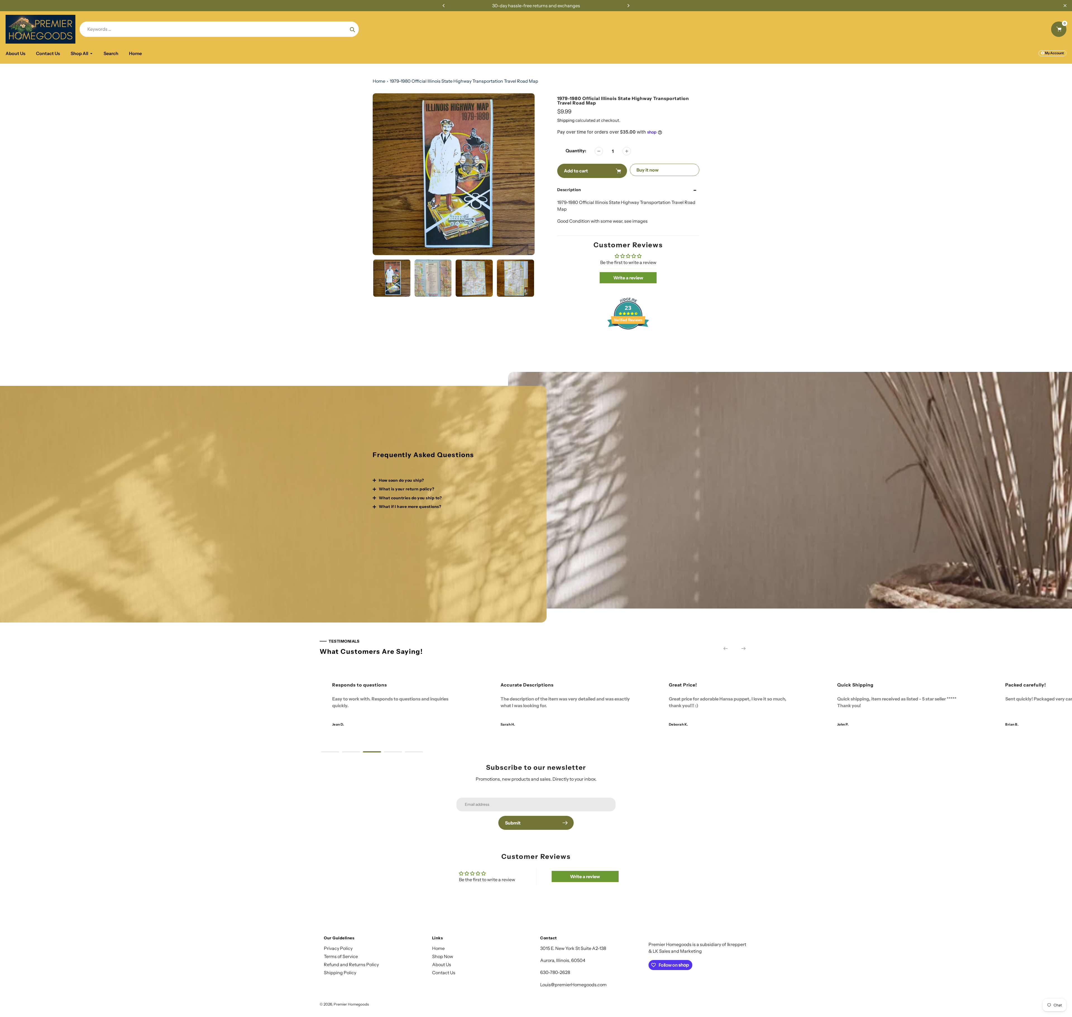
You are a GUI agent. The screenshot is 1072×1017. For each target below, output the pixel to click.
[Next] (628, 5)
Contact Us (443, 972)
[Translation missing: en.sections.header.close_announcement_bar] (1065, 5)
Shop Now (442, 956)
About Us (441, 964)
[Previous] (444, 5)
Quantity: (576, 150)
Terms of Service (341, 956)
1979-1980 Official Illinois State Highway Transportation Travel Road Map (464, 81)
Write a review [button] (628, 278)
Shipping (566, 120)
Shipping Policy (340, 972)
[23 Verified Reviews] (628, 339)
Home (379, 81)
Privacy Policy (338, 948)
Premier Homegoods (351, 1004)
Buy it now (647, 170)
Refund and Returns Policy (351, 964)
